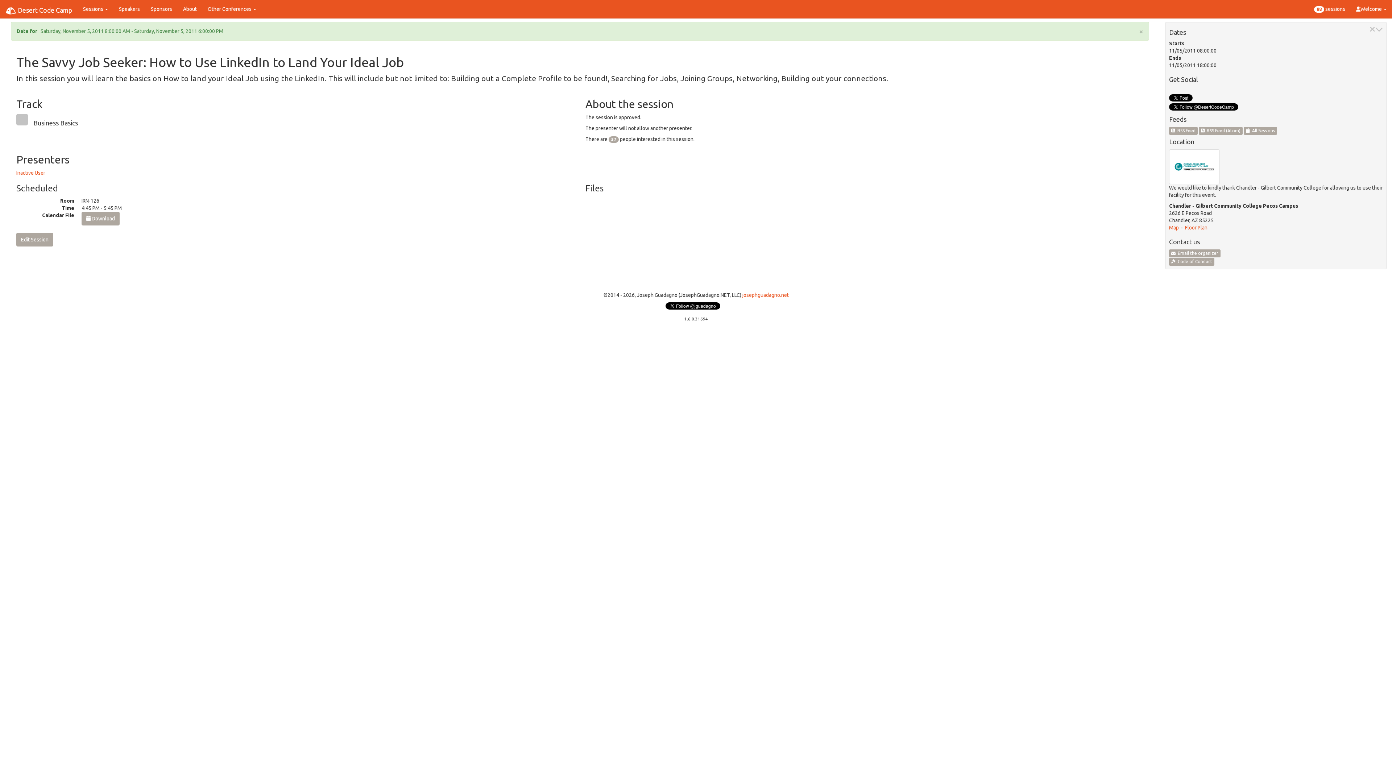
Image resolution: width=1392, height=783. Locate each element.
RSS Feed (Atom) (1222, 130)
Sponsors (161, 9)
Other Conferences (230, 9)
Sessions (93, 9)
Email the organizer (1197, 253)
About (190, 9)
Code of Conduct (1194, 261)
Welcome (1371, 9)
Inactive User (30, 173)
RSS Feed (1185, 130)
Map (1174, 228)
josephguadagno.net (765, 295)
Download (103, 218)
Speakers (129, 9)
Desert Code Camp (44, 10)
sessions (1331, 9)
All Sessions (1262, 130)
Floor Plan (1196, 228)
